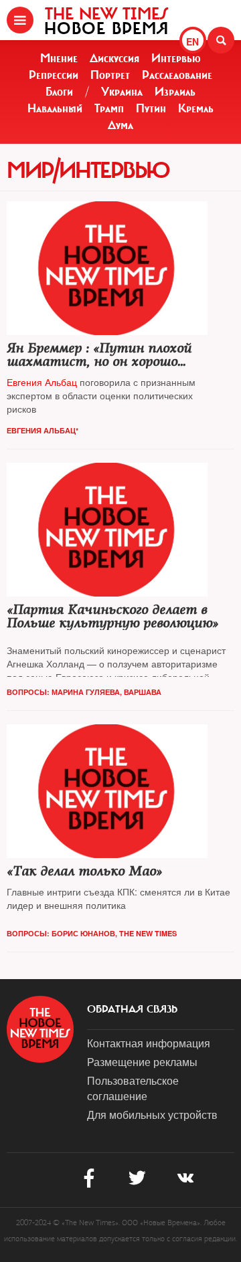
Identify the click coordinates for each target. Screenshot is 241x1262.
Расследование (177, 75)
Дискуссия (114, 58)
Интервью (176, 58)
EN (192, 41)
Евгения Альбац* (42, 430)
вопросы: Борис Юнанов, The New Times (92, 933)
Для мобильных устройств (152, 1114)
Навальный (54, 108)
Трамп (109, 108)
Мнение (59, 58)
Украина (122, 91)
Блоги (59, 91)
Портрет (110, 75)
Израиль (175, 91)
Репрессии (53, 75)
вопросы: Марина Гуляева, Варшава (84, 692)
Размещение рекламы (142, 1061)
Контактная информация (148, 1043)
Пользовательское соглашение (133, 1088)
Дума (120, 125)
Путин (151, 108)
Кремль (196, 108)
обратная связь (132, 1009)
